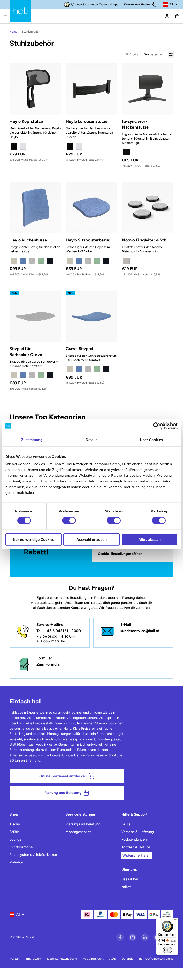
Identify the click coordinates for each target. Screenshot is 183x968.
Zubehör (16, 862)
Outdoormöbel (21, 847)
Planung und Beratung (83, 824)
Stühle (15, 832)
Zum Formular (48, 664)
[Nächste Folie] (56, 89)
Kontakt (15, 958)
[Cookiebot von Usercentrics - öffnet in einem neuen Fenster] (157, 425)
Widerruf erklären (136, 855)
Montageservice (79, 832)
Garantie (127, 958)
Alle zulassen (149, 539)
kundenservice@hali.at (139, 630)
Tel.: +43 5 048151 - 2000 (58, 630)
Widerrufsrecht (93, 958)
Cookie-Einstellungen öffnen (120, 554)
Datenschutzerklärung (62, 958)
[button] (153, 54)
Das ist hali (130, 879)
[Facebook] (120, 937)
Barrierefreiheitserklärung (156, 958)
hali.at (126, 887)
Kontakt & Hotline (135, 847)
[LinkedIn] (145, 937)
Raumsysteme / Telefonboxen (33, 855)
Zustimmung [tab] (31, 439)
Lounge (15, 839)
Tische (15, 824)
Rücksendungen (134, 839)
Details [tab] (91, 439)
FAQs (125, 824)
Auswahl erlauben (91, 539)
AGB (112, 958)
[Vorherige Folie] (15, 89)
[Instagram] (132, 937)
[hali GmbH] (20, 11)
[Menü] (5, 16)
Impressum (33, 958)
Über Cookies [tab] (151, 439)
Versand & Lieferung (137, 832)
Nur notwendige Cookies (33, 539)
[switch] (69, 520)
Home (13, 31)
